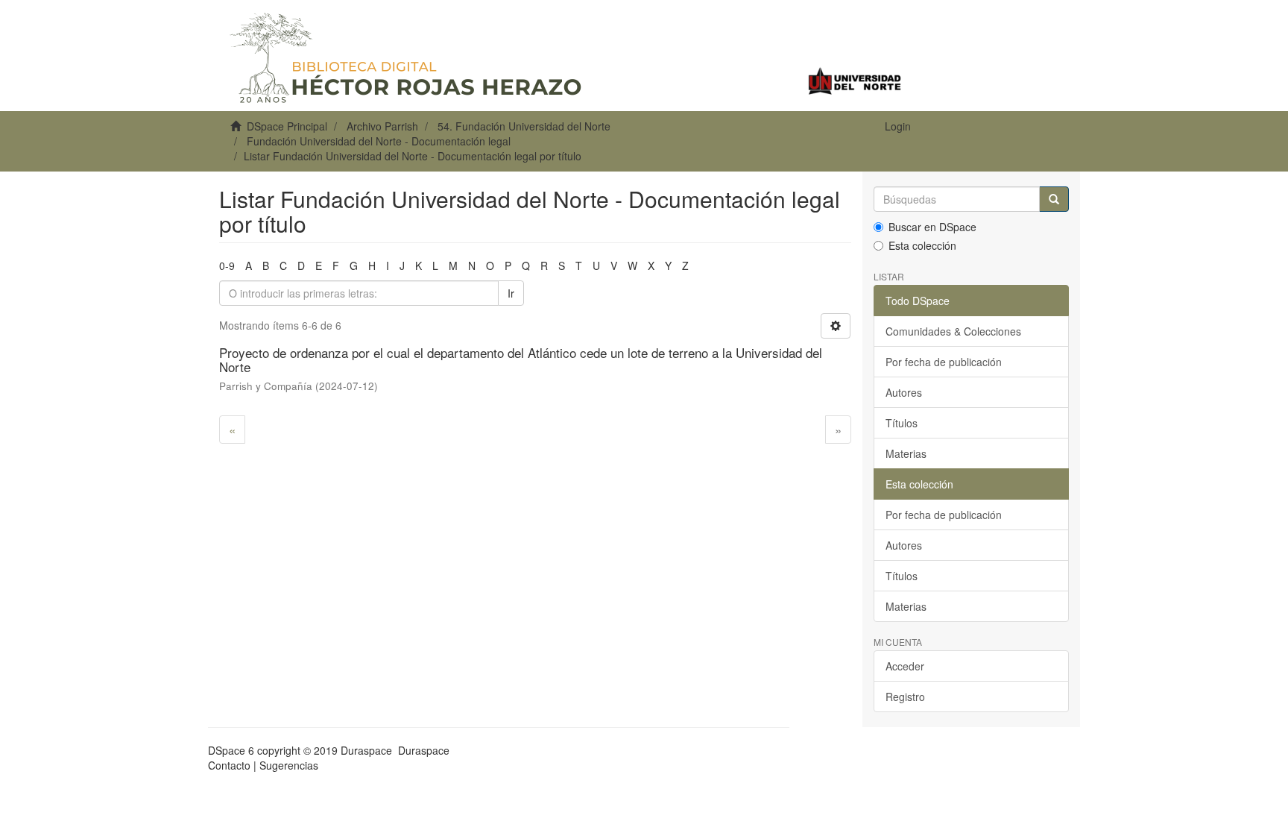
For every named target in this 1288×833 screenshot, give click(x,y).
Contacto (229, 765)
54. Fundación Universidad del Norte (524, 126)
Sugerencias (288, 765)
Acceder (905, 665)
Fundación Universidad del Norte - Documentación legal (379, 140)
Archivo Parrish (382, 126)
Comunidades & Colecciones (953, 331)
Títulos (902, 422)
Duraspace (423, 750)
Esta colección (922, 245)
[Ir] (1054, 199)
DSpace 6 (231, 750)
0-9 (227, 265)
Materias (906, 453)
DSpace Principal (287, 126)
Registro (905, 696)
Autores (904, 392)
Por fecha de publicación (944, 361)
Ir (511, 293)
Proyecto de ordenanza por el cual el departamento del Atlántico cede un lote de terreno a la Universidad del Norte (520, 359)
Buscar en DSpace (932, 226)
